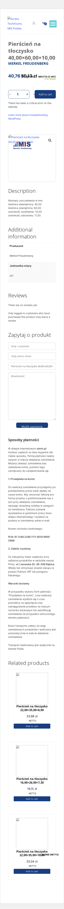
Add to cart (32, 726)
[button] (50, 140)
